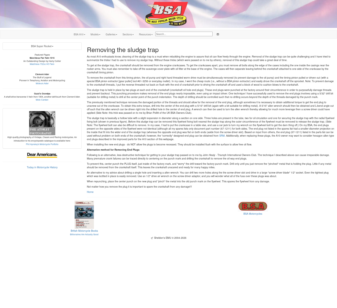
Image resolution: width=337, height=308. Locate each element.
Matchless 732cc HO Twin (42, 63)
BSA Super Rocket (41, 46)
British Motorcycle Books (84, 230)
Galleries (110, 34)
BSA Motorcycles (252, 213)
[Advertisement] (168, 264)
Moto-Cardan (42, 99)
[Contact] (217, 34)
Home (90, 192)
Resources (145, 34)
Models (95, 34)
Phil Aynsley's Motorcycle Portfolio (42, 144)
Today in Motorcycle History (42, 167)
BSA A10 (79, 34)
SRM (222, 135)
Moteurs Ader (42, 83)
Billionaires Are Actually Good (84, 234)
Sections (127, 34)
